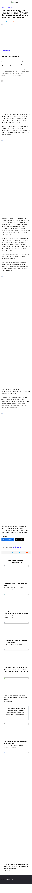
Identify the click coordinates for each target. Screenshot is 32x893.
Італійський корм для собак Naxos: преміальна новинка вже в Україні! (15, 668)
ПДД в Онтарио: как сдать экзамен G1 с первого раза (15, 641)
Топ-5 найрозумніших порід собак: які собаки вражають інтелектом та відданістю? (16, 710)
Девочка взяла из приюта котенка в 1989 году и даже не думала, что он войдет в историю (16, 866)
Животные (6, 50)
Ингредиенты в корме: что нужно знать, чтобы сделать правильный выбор (15, 697)
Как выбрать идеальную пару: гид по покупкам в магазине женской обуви (16, 612)
